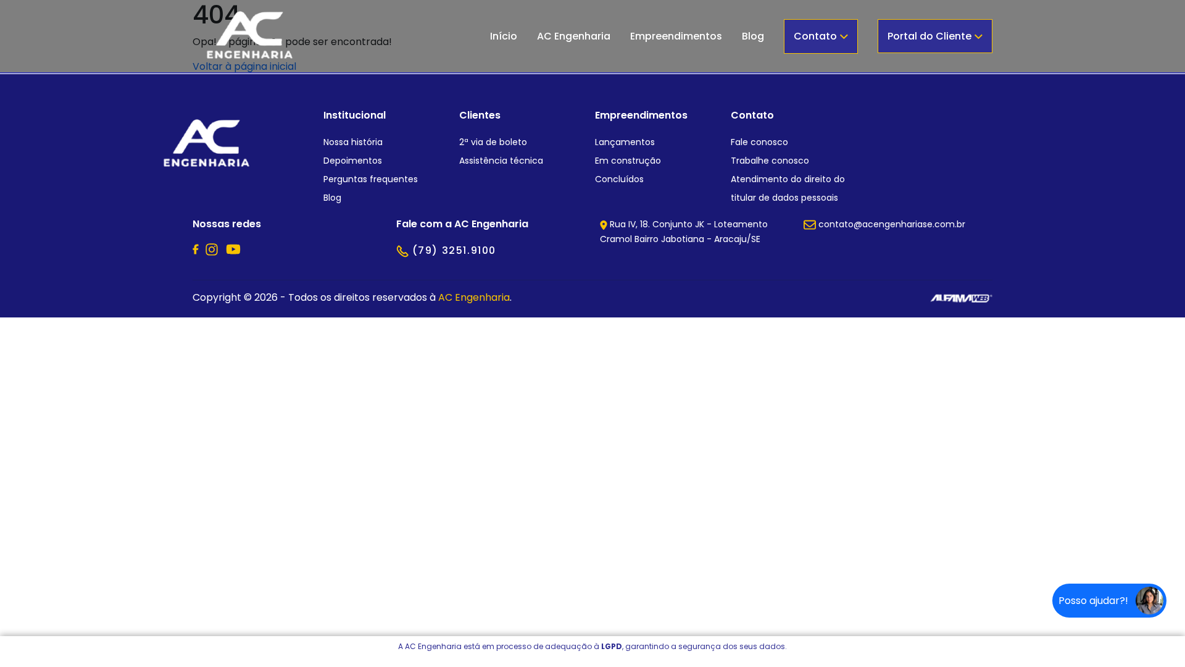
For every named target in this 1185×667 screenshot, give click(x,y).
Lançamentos (625, 142)
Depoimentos (352, 160)
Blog (753, 36)
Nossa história (353, 142)
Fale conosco (759, 142)
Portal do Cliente (931, 36)
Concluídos (619, 179)
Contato (816, 36)
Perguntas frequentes (370, 179)
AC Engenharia (573, 36)
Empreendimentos (676, 36)
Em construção (628, 160)
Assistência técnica (501, 160)
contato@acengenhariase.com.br (890, 224)
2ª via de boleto (493, 142)
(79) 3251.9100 (452, 250)
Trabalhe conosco (770, 160)
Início (503, 36)
